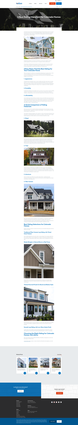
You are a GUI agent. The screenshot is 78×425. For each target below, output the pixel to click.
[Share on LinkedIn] (59, 6)
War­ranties (18, 415)
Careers (17, 411)
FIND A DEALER (59, 393)
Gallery (35, 3)
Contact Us (58, 0)
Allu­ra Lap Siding (19, 401)
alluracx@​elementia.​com (31, 406)
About (46, 3)
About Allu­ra (18, 410)
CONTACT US (20, 391)
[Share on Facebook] (61, 6)
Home (17, 6)
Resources (40, 3)
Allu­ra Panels (18, 402)
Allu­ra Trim (18, 403)
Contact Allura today (27, 341)
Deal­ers (17, 412)
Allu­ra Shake (18, 405)
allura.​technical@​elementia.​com (33, 407)
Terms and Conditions (20, 416)
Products (30, 3)
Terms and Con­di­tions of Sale (20, 417)
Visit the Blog (59, 354)
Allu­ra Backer (18, 406)
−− (32, 401)
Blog (56, 0)
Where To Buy (52, 3)
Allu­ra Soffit (18, 404)
